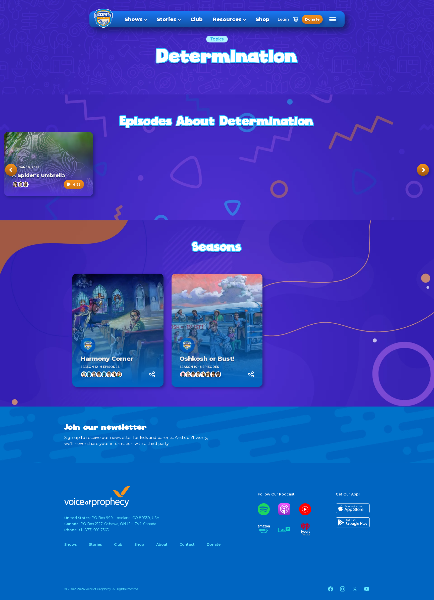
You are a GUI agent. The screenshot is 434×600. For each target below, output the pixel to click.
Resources (227, 19)
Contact (187, 544)
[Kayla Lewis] (213, 374)
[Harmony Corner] (118, 330)
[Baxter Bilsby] (88, 374)
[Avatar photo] (87, 345)
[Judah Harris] (109, 374)
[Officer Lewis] (218, 374)
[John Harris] (103, 374)
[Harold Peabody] (20, 184)
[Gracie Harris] (15, 184)
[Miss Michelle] (114, 374)
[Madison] (183, 374)
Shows (134, 19)
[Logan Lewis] (25, 184)
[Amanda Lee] (119, 374)
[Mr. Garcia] (98, 374)
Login (283, 19)
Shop (262, 19)
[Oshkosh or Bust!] (217, 330)
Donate (214, 544)
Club (196, 19)
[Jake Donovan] (93, 374)
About (162, 544)
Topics (217, 39)
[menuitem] (136, 19)
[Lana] (208, 374)
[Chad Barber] (83, 374)
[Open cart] (296, 19)
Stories (166, 19)
